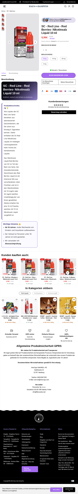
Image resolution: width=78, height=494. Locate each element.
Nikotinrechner (44, 456)
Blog (41, 437)
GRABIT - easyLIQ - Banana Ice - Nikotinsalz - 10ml (68, 317)
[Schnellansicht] (10, 273)
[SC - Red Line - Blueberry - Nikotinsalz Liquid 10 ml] (10, 267)
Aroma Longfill (52, 293)
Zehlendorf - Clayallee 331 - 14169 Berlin (11, 457)
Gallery (3, 73)
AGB (23, 453)
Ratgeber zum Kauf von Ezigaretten (47, 441)
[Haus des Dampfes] (38, 6)
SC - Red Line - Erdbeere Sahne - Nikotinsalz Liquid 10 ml (68, 278)
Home (3, 11)
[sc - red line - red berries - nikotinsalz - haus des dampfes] (22, 42)
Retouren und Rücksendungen (26, 435)
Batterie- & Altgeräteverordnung (28, 457)
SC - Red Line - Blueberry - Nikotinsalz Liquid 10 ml (10, 278)
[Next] (35, 42)
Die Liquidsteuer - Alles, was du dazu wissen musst (66, 442)
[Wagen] (73, 6)
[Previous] (9, 42)
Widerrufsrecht (26, 451)
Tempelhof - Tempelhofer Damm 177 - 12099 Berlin (11, 440)
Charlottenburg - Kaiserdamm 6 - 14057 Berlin (10, 446)
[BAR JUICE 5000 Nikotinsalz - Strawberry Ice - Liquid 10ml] (29, 305)
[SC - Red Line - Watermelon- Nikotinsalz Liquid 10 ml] (48, 267)
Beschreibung (13, 73)
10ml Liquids (24, 293)
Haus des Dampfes (18, 481)
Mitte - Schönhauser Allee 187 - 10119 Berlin (11, 452)
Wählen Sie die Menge (48, 45)
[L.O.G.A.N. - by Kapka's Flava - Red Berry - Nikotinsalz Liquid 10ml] (10, 305)
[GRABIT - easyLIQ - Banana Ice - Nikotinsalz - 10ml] (67, 305)
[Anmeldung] (69, 6)
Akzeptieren (69, 489)
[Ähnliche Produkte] (16, 299)
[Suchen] (65, 6)
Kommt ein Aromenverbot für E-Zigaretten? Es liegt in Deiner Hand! (66, 436)
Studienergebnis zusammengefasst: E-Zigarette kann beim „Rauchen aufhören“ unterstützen (65, 451)
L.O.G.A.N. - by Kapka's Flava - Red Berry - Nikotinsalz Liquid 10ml (10, 317)
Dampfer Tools (44, 464)
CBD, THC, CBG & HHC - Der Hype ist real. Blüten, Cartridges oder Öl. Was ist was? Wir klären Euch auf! (66, 466)
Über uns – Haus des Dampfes (28, 463)
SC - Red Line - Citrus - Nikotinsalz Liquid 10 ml (29, 278)
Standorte (43, 445)
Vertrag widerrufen (27, 469)
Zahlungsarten (26, 442)
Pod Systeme (38, 293)
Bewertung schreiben (59, 112)
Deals (41, 434)
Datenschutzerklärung (28, 448)
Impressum (25, 445)
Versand (53, 41)
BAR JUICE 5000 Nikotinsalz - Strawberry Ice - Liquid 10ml (29, 317)
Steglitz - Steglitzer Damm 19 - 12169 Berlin (11, 435)
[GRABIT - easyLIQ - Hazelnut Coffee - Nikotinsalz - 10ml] (48, 305)
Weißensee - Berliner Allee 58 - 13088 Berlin (11, 462)
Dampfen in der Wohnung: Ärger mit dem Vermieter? (66, 459)
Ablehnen (56, 489)
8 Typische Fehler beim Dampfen (47, 460)
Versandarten (26, 439)
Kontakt (42, 448)
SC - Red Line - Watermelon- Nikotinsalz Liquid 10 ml (48, 278)
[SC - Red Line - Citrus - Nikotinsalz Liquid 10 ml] (29, 267)
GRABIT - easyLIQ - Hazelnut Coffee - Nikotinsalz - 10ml (48, 317)
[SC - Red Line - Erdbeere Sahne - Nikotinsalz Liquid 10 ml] (67, 267)
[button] (4, 6)
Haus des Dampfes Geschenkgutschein (46, 452)
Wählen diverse (46, 54)
